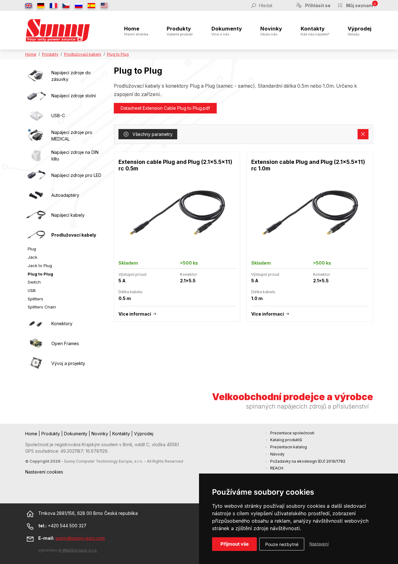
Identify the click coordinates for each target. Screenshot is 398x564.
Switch (34, 282)
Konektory (61, 323)
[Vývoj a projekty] (36, 363)
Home (136, 31)
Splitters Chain (42, 306)
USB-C (58, 115)
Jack (32, 257)
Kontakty (315, 31)
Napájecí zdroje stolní (73, 95)
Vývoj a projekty (68, 363)
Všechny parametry (152, 134)
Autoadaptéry (65, 195)
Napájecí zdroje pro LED (76, 175)
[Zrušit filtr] (363, 134)
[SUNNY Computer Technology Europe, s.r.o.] (57, 30)
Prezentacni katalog (288, 447)
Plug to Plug (118, 54)
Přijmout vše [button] (234, 544)
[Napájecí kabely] (36, 215)
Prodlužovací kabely (82, 54)
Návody (277, 454)
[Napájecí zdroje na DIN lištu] (36, 155)
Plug (32, 248)
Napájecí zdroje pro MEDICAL (71, 135)
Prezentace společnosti (292, 433)
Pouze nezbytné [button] (281, 544)
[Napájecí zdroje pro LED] (36, 175)
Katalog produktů (286, 439)
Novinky (271, 31)
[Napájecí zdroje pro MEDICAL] (36, 135)
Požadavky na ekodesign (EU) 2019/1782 (307, 461)
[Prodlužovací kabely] (36, 235)
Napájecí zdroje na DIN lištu (75, 155)
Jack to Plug (40, 265)
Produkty (180, 31)
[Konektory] (36, 323)
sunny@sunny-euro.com (80, 538)
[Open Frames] (36, 343)
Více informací (134, 314)
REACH (276, 468)
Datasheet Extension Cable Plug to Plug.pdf (165, 108)
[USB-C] (36, 115)
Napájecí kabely (68, 215)
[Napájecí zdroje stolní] (36, 96)
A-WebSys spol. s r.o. (77, 550)
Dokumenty (226, 31)
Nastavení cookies (44, 471)
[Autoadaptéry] (36, 195)
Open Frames (65, 343)
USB (32, 290)
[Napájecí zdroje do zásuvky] (36, 76)
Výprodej (360, 31)
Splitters (35, 298)
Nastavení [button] (319, 543)
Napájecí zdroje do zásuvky (71, 76)
